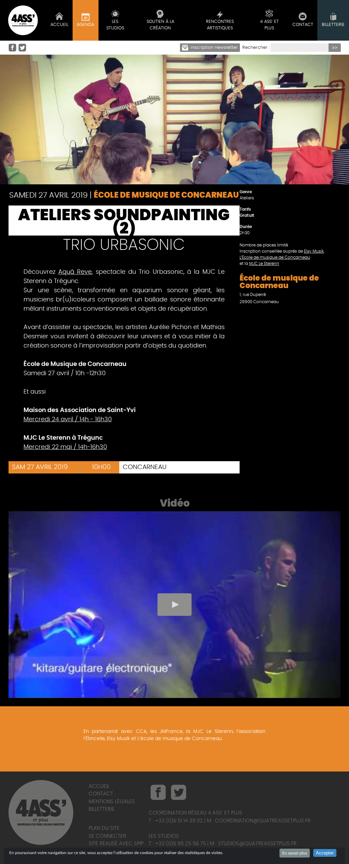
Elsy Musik (314, 251)
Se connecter (107, 836)
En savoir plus (294, 853)
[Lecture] (174, 604)
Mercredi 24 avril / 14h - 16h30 (68, 419)
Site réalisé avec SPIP (116, 843)
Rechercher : (256, 47)
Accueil (99, 786)
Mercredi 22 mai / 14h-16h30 (65, 447)
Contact (101, 793)
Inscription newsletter (214, 47)
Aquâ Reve (75, 272)
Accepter (325, 852)
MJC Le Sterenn (264, 263)
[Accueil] (23, 20)
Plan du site (104, 828)
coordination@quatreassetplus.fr (262, 820)
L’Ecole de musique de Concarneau (275, 257)
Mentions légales (112, 801)
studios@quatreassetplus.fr (257, 843)
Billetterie (102, 809)
